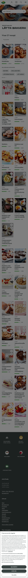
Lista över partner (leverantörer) (8, 562)
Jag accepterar (14, 566)
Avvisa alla (14, 571)
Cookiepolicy (10, 551)
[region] (14, 554)
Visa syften (14, 575)
